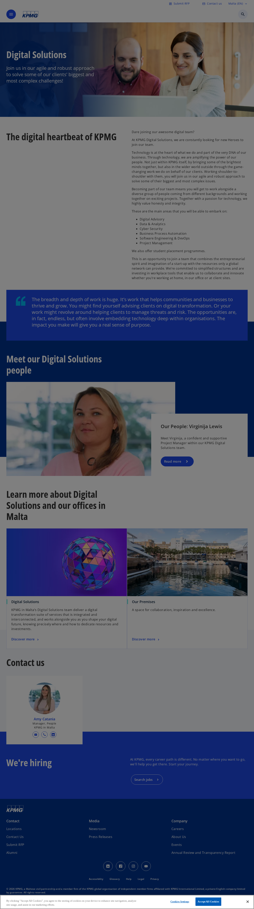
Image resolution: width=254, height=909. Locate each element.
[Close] (247, 901)
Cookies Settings (179, 901)
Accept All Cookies (208, 901)
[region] (127, 902)
